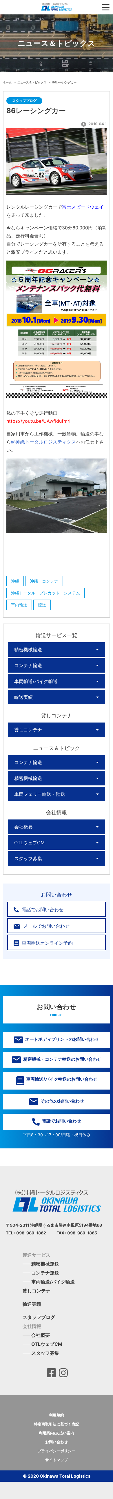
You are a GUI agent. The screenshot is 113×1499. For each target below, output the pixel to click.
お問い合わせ (56, 1442)
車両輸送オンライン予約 (46, 943)
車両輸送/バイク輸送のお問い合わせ (61, 1079)
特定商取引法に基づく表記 (56, 1424)
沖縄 (15, 581)
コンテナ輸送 (28, 665)
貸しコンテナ (28, 730)
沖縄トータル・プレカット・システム (45, 592)
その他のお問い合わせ (62, 1101)
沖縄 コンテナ (44, 581)
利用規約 (56, 1415)
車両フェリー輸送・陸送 (39, 794)
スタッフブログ (39, 1317)
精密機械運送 (45, 1264)
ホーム (7, 82)
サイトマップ (56, 1459)
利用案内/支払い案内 (56, 1433)
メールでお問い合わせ (46, 926)
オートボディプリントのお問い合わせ (61, 1039)
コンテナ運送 (45, 1273)
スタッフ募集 (28, 858)
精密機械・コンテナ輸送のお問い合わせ (61, 1059)
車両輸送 (19, 604)
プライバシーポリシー (56, 1451)
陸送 (42, 604)
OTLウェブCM (29, 842)
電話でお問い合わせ (41, 909)
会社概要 (23, 827)
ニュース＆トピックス (32, 82)
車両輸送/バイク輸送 (36, 681)
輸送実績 (23, 697)
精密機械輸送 (28, 649)
